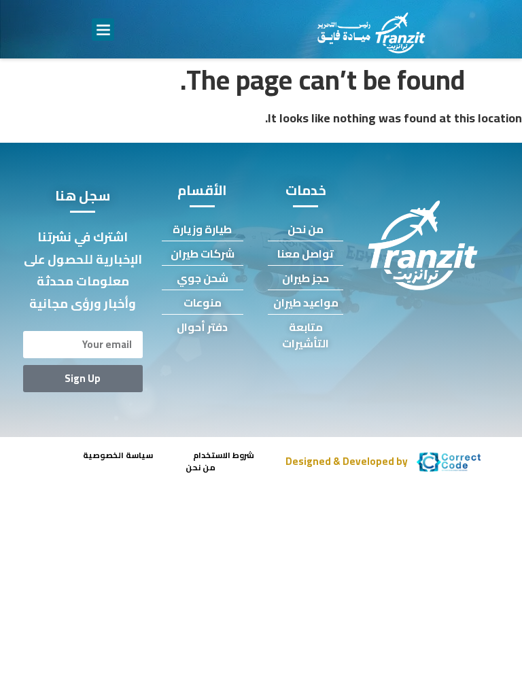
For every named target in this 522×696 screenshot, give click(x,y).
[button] (103, 29)
